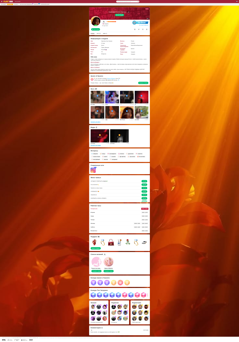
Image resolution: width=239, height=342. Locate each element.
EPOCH (31, 337)
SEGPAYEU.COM (35, 337)
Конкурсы (36, 4)
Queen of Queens (111, 78)
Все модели (3, 4)
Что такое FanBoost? (143, 25)
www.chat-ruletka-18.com (17, 337)
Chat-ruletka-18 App (45, 4)
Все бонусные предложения (26, 4)
